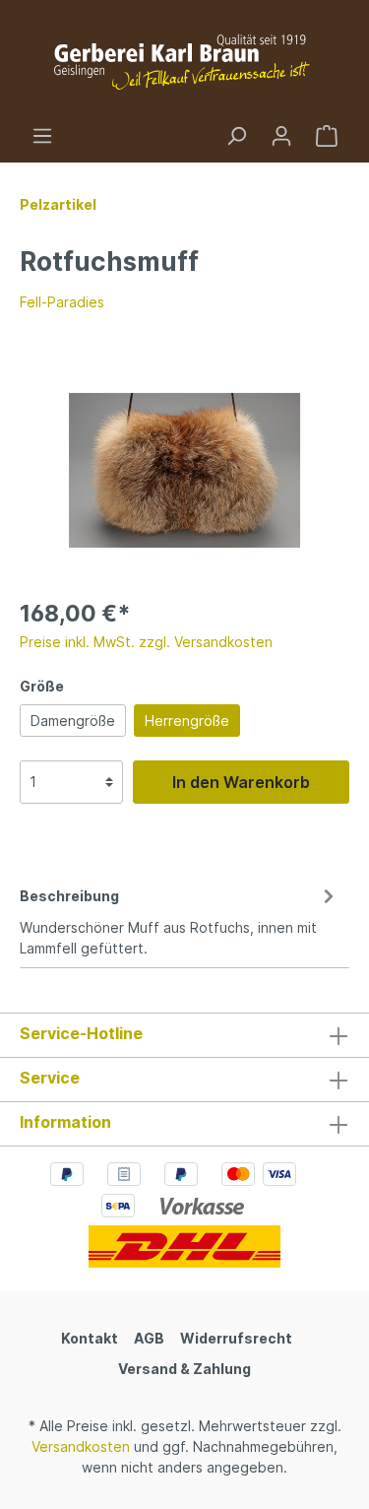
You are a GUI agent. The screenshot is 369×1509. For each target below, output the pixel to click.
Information (65, 1122)
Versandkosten (80, 1446)
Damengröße (73, 720)
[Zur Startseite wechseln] (184, 62)
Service (50, 1077)
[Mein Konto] (281, 136)
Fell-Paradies (62, 302)
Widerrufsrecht (236, 1338)
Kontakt (89, 1338)
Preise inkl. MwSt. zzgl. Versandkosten (146, 641)
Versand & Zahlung (184, 1368)
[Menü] (42, 136)
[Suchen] (236, 136)
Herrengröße (187, 720)
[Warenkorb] (326, 136)
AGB (149, 1338)
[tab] (179, 919)
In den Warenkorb (241, 782)
